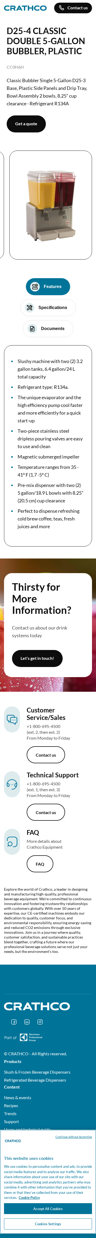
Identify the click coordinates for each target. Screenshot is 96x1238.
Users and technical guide (27, 1129)
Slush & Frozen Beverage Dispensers (37, 1071)
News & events (17, 1097)
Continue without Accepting (73, 1137)
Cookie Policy (29, 1197)
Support (11, 1121)
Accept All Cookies (47, 1208)
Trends (10, 1113)
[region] (48, 1182)
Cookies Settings (48, 1223)
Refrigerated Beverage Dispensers (35, 1079)
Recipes (11, 1105)
